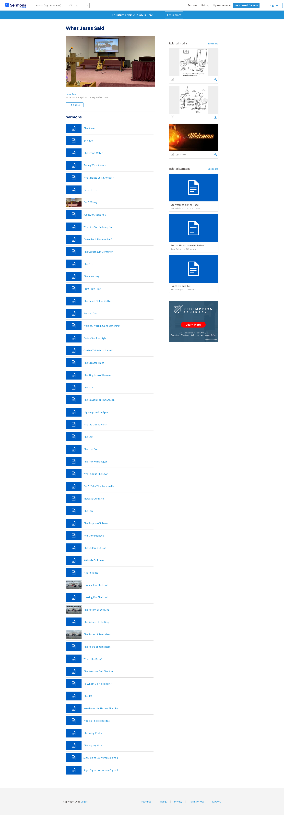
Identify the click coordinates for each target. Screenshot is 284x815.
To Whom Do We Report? (97, 683)
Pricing (205, 5)
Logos (84, 801)
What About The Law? (95, 473)
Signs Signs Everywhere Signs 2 (100, 770)
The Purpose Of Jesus (95, 523)
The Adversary (91, 276)
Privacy (178, 801)
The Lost (88, 436)
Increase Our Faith (93, 498)
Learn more (174, 15)
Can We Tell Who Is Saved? (98, 350)
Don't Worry (90, 202)
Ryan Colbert (177, 249)
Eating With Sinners (94, 165)
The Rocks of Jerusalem (96, 634)
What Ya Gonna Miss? (95, 424)
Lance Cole (71, 93)
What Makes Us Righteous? (98, 177)
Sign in (274, 5)
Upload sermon (222, 5)
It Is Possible (90, 572)
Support (216, 801)
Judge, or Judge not (94, 214)
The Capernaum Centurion (98, 251)
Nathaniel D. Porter (180, 208)
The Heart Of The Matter (97, 301)
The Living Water (93, 153)
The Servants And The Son (98, 671)
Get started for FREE (246, 5)
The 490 (87, 696)
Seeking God (90, 313)
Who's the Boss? (92, 659)
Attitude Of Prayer (93, 560)
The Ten (88, 511)
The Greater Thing (93, 362)
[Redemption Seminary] (193, 321)
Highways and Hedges (95, 412)
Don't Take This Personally (98, 486)
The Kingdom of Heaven (97, 375)
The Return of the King (96, 609)
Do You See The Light (95, 338)
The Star (88, 387)
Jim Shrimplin (177, 289)
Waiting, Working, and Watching (101, 325)
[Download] (215, 80)
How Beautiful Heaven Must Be (100, 708)
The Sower (89, 128)
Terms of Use (196, 801)
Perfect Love (90, 190)
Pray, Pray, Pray (92, 288)
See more (213, 43)
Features (192, 5)
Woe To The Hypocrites (96, 720)
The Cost (88, 264)
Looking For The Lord (95, 585)
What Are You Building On (97, 227)
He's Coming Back (93, 535)
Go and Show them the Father (187, 245)
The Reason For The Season (99, 399)
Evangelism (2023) (181, 286)
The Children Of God (94, 548)
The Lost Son (90, 449)
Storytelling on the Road (185, 204)
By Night (88, 140)
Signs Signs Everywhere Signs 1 (100, 757)
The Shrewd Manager (95, 461)
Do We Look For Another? (97, 239)
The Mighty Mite (92, 745)
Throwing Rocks (92, 733)
